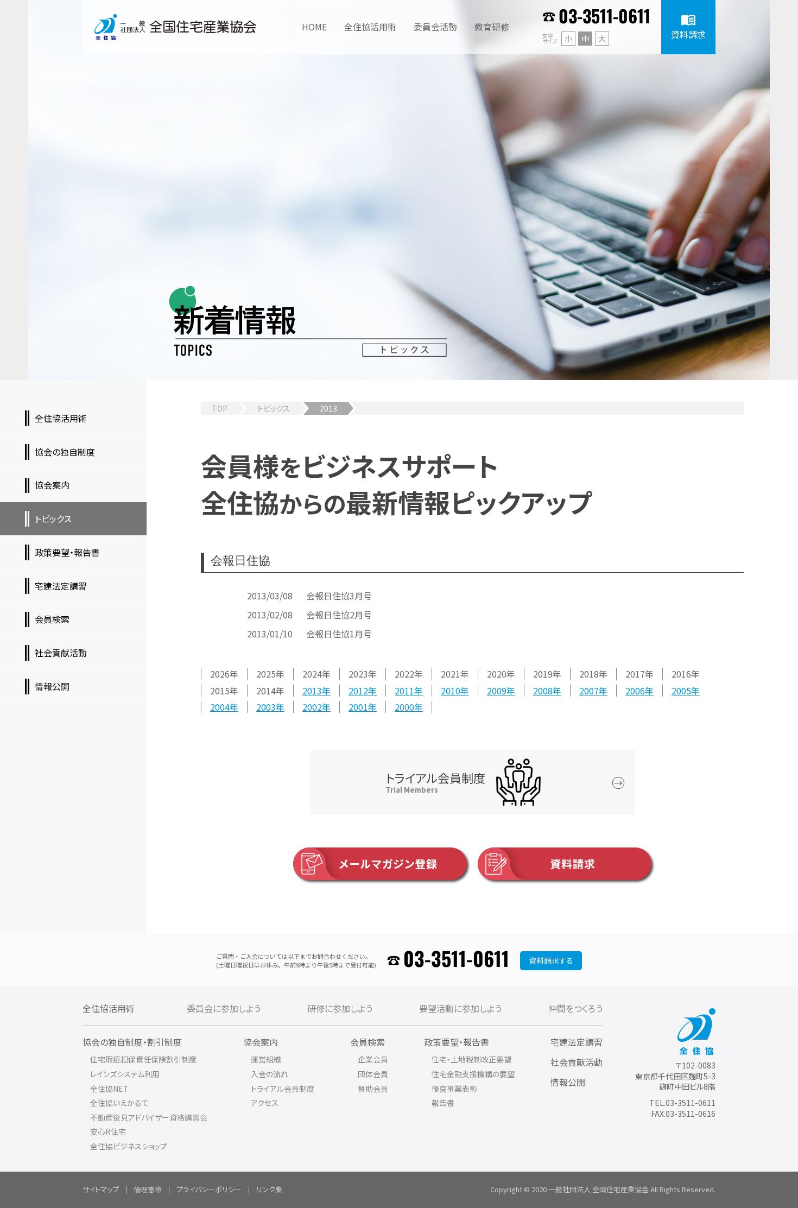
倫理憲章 (148, 1189)
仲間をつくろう (575, 1008)
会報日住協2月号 (339, 614)
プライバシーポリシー (209, 1189)
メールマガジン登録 (388, 863)
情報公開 (567, 1082)
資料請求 (573, 863)
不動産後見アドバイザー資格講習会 (148, 1117)
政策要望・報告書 (456, 1041)
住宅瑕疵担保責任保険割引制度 (143, 1059)
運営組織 (266, 1059)
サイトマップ (101, 1189)
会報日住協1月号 (339, 633)
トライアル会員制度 (282, 1088)
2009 (496, 691)
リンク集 (269, 1189)
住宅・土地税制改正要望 (471, 1059)
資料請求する (551, 960)
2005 (681, 691)
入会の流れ (269, 1073)
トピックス (273, 408)
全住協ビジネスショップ (128, 1146)
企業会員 (373, 1059)
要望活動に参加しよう (460, 1008)
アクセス (264, 1102)
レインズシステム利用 (125, 1073)
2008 (543, 691)
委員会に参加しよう (224, 1008)
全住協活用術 (109, 1008)
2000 (404, 707)
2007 (589, 691)
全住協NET (109, 1088)
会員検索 (367, 1041)
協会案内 (260, 1041)
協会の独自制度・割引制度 (132, 1041)
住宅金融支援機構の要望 (473, 1073)
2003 (266, 707)
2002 (312, 707)
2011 (404, 691)
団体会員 (373, 1073)
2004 (220, 707)
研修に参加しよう (339, 1008)
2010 (450, 691)
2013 (312, 691)
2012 (358, 691)
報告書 (443, 1102)
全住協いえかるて (119, 1102)
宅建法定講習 (576, 1041)
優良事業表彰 (454, 1088)
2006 (635, 691)
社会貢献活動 (576, 1061)
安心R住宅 (108, 1131)
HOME (314, 26)
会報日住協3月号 (339, 595)
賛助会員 (373, 1088)
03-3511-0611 (604, 17)
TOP (219, 408)
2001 (358, 707)
